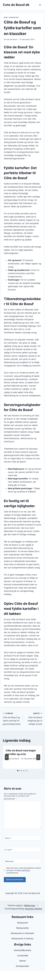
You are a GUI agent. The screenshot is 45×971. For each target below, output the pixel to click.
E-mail (9, 850)
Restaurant (22, 923)
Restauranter (22, 928)
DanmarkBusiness (22, 950)
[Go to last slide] (7, 757)
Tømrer (22, 961)
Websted (9, 861)
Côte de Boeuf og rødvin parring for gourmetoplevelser (12, 718)
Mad (6, 17)
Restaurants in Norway (22, 938)
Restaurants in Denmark (22, 933)
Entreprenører (22, 966)
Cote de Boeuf (11, 39)
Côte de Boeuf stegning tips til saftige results (34, 718)
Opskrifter (14, 17)
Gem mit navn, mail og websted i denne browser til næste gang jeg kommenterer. (23, 870)
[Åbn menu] (40, 5)
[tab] (17, 770)
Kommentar (10, 799)
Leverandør (22, 955)
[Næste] (38, 757)
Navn (8, 838)
